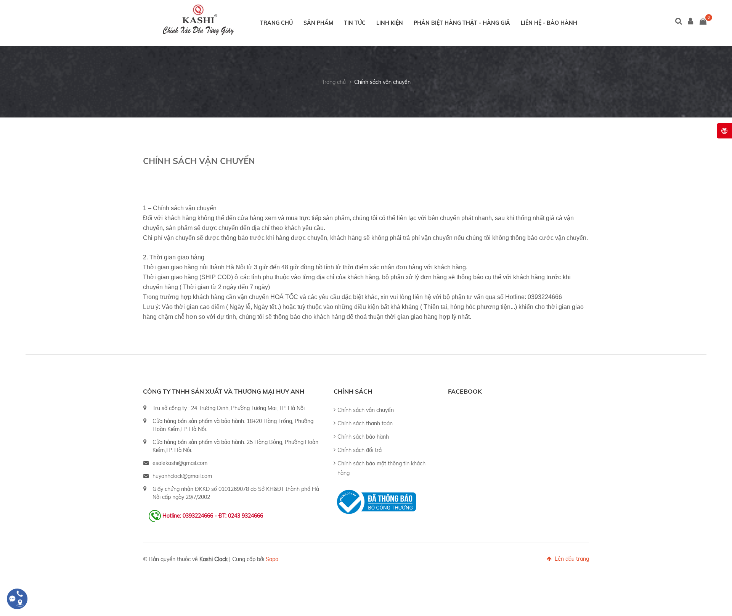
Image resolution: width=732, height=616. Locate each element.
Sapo (272, 559)
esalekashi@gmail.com (179, 463)
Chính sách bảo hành (363, 436)
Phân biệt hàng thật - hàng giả (462, 22)
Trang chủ (276, 22)
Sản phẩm (318, 22)
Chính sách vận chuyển (382, 82)
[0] (703, 21)
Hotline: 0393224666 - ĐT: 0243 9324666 (212, 515)
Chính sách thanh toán (365, 423)
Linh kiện (389, 22)
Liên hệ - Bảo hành (549, 22)
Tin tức (355, 22)
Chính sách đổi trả (359, 450)
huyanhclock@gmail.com (182, 476)
